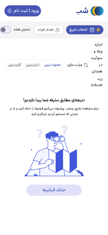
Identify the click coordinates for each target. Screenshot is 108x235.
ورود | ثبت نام (26, 11)
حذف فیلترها (54, 190)
